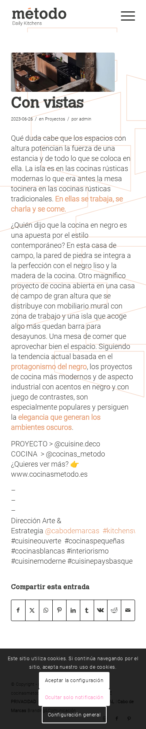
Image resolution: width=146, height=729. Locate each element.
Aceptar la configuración (74, 680)
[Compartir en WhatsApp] (46, 610)
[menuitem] (124, 16)
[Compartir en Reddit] (114, 610)
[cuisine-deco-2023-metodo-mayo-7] (63, 72)
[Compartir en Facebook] (18, 610)
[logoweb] (60, 16)
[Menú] (124, 16)
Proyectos (55, 119)
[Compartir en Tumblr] (87, 610)
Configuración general (74, 715)
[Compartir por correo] (128, 610)
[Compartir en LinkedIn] (73, 610)
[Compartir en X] (32, 610)
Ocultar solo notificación (74, 697)
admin (85, 119)
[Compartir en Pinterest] (59, 610)
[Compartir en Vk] (100, 610)
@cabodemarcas (72, 530)
